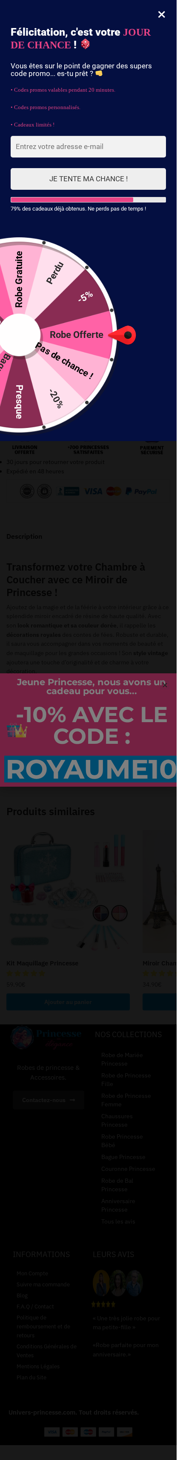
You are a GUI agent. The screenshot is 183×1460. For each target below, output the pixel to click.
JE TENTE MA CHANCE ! (88, 178)
